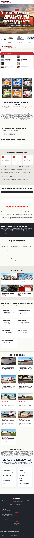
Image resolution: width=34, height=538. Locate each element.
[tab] (5, 50)
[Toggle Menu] (32, 2)
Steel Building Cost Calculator (7, 514)
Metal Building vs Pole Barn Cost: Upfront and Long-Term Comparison (25, 403)
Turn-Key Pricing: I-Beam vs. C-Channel (9, 254)
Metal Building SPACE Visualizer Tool (8, 515)
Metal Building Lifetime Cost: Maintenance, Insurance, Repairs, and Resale (24, 385)
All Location (4, 509)
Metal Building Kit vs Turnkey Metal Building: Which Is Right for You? (8, 421)
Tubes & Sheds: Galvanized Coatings (9, 256)
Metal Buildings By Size (6, 516)
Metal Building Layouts (5, 519)
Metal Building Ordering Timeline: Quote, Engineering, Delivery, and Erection (24, 368)
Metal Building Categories (6, 510)
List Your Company (17, 523)
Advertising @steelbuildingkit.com (17, 504)
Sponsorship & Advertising (17, 524)
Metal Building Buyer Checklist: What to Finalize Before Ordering (8, 368)
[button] (17, 244)
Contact (17, 525)
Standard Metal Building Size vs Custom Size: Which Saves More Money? (8, 439)
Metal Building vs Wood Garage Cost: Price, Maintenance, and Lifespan (8, 403)
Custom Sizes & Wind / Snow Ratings (9, 252)
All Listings (4, 508)
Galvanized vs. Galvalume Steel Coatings (9, 260)
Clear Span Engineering (7, 250)
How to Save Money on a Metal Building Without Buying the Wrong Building (8, 385)
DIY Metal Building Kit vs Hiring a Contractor (24, 421)
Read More (3, 295)
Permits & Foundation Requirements (9, 262)
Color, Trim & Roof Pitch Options (8, 258)
